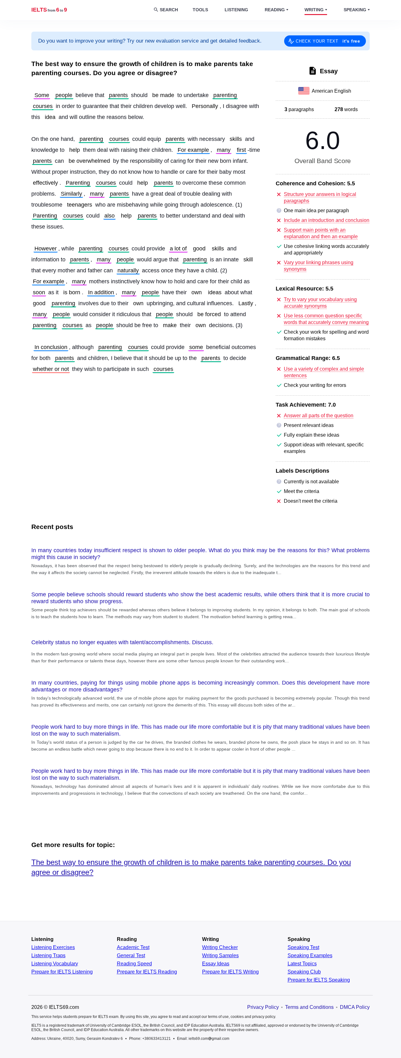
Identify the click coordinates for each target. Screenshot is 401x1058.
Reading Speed (134, 963)
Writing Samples (220, 955)
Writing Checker (220, 947)
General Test (131, 955)
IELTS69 (49, 10)
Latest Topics (302, 963)
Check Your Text (328, 41)
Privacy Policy (263, 1007)
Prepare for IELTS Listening (62, 971)
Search (169, 9)
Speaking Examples (310, 955)
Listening (236, 9)
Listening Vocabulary (54, 963)
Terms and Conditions (309, 1007)
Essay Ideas (215, 963)
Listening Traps (48, 955)
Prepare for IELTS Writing (230, 971)
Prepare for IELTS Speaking (319, 980)
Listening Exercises (53, 947)
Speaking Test (303, 947)
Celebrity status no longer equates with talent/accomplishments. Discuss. (122, 642)
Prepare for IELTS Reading (147, 971)
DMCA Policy (355, 1007)
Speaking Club (304, 971)
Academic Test (133, 947)
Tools (200, 9)
